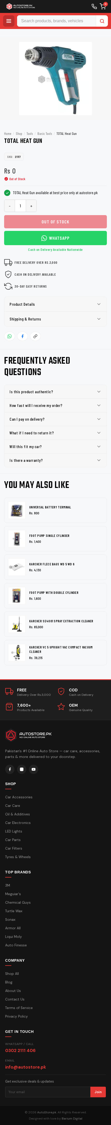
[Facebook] (9, 769)
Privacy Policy (16, 1016)
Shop (19, 133)
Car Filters (13, 848)
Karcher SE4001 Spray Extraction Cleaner (61, 621)
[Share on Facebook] (22, 336)
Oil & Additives (17, 814)
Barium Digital (72, 1118)
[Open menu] (8, 21)
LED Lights (13, 831)
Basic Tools (44, 133)
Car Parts (13, 840)
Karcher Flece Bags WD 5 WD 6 (51, 564)
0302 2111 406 (20, 1050)
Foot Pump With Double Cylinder (53, 592)
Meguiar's (13, 894)
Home (7, 133)
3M (7, 885)
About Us (13, 991)
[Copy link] (35, 336)
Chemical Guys (18, 902)
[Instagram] (21, 769)
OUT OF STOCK (55, 221)
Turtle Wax (13, 911)
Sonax (10, 919)
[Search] (102, 21)
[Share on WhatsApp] (9, 336)
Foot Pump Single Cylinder (49, 536)
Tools (30, 133)
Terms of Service (19, 1008)
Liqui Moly (13, 936)
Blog (8, 982)
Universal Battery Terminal (50, 507)
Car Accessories (19, 797)
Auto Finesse (16, 945)
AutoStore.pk (46, 1112)
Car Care (12, 805)
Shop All (12, 973)
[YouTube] (33, 769)
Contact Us (15, 999)
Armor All (13, 928)
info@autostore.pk (25, 1067)
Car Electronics (18, 823)
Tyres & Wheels (18, 857)
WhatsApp (59, 238)
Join (98, 1092)
